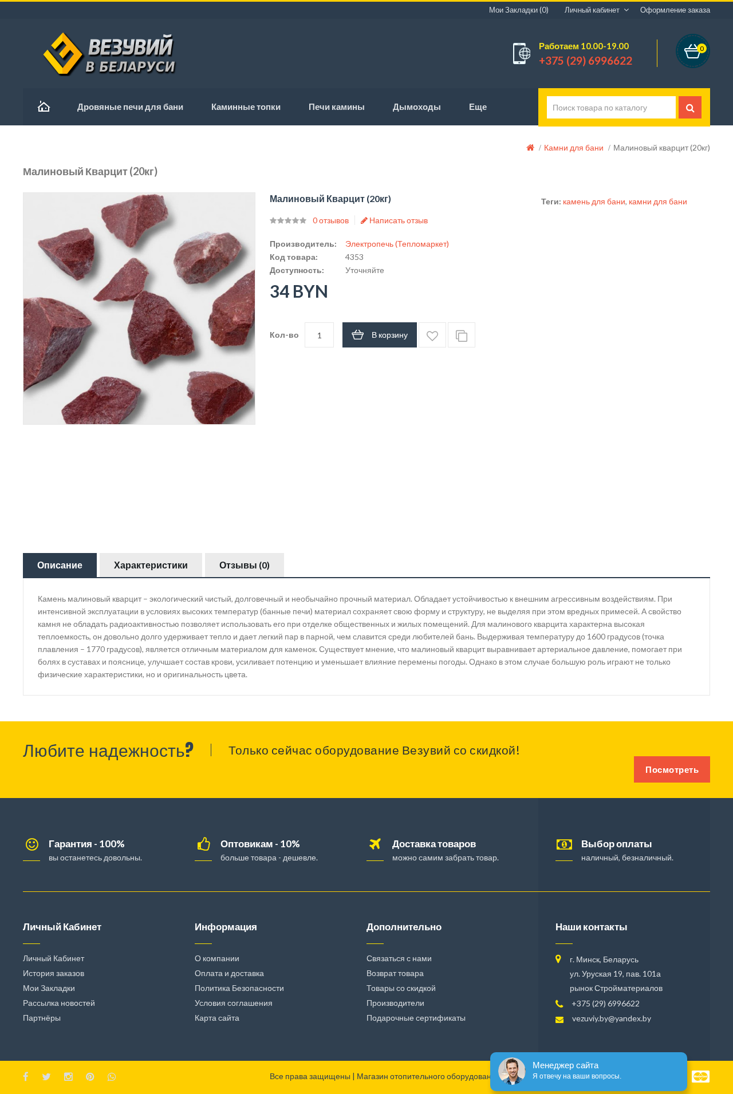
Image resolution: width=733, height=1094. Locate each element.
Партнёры (42, 1017)
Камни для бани (574, 147)
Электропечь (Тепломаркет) (397, 243)
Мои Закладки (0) (519, 9)
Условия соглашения (234, 1003)
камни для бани (658, 201)
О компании (217, 958)
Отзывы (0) (244, 564)
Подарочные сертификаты (416, 1017)
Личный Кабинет (53, 958)
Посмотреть (672, 769)
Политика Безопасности (239, 988)
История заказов (53, 973)
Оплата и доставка (229, 973)
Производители (395, 1003)
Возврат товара (395, 973)
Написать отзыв (398, 220)
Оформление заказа (675, 9)
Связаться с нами (399, 958)
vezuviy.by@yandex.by (611, 1018)
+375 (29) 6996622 (606, 1003)
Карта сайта (217, 1017)
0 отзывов (331, 220)
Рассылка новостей (59, 1003)
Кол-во (284, 334)
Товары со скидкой (401, 988)
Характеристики (151, 564)
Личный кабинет (592, 9)
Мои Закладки (49, 988)
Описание (59, 564)
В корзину (390, 334)
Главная (43, 106)
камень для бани (594, 201)
